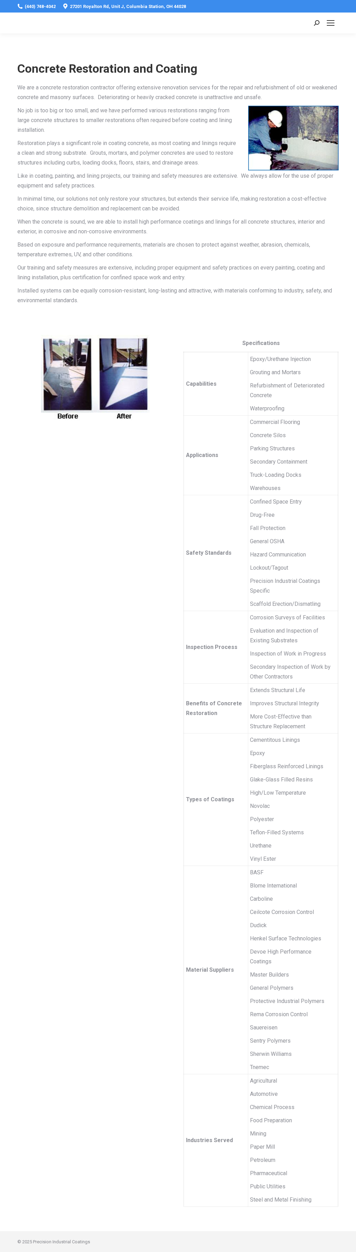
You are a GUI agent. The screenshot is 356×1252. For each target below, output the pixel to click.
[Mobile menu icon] (330, 23)
